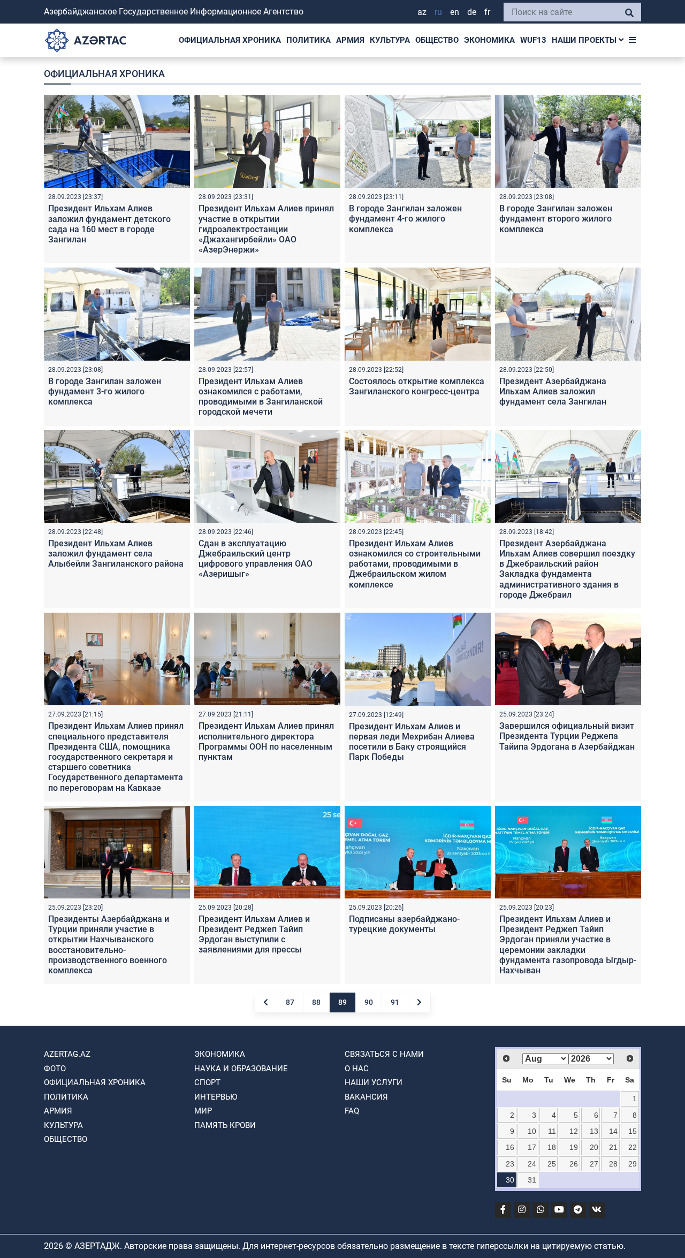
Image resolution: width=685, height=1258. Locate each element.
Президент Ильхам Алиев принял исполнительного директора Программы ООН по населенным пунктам (266, 741)
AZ (422, 12)
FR (487, 12)
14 (613, 1131)
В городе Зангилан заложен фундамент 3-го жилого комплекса (104, 391)
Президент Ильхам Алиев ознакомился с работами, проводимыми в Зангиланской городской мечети (261, 396)
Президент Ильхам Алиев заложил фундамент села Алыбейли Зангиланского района (116, 553)
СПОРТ (207, 1082)
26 (573, 1164)
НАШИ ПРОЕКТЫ (585, 40)
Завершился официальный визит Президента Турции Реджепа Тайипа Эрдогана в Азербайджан (567, 736)
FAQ (352, 1111)
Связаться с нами (384, 1054)
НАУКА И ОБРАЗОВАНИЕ (241, 1068)
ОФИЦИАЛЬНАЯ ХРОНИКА (230, 40)
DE (471, 12)
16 (510, 1147)
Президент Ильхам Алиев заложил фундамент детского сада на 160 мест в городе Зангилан (109, 224)
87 (290, 1002)
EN (454, 12)
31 (532, 1180)
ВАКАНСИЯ (366, 1097)
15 (632, 1131)
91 (395, 1002)
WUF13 (533, 40)
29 (632, 1164)
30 (510, 1180)
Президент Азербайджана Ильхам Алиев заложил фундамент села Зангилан (552, 391)
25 (551, 1164)
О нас (357, 1068)
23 (510, 1164)
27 (594, 1164)
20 (594, 1147)
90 (368, 1002)
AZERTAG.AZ (67, 1054)
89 (342, 1002)
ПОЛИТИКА (308, 40)
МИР (203, 1111)
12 (573, 1131)
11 (552, 1131)
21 (613, 1147)
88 (316, 1002)
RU (438, 12)
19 (573, 1147)
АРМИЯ (350, 40)
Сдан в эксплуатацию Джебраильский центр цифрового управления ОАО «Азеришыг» (256, 559)
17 (532, 1147)
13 (594, 1131)
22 (632, 1147)
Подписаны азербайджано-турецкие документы (404, 924)
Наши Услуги (373, 1082)
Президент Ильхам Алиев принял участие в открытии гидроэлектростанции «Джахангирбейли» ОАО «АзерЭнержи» (266, 229)
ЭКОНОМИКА (489, 40)
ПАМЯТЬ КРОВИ (225, 1125)
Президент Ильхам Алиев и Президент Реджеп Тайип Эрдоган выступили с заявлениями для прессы (254, 934)
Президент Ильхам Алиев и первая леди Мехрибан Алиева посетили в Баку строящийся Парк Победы (412, 742)
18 (551, 1147)
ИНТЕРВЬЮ (215, 1097)
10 (532, 1131)
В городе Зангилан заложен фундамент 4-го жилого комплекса (405, 218)
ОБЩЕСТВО (437, 40)
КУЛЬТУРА (390, 40)
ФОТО (55, 1068)
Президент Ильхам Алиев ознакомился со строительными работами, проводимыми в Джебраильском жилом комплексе (415, 564)
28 (613, 1164)
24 (532, 1164)
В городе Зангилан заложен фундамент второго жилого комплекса (555, 218)
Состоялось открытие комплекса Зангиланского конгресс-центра (416, 386)
